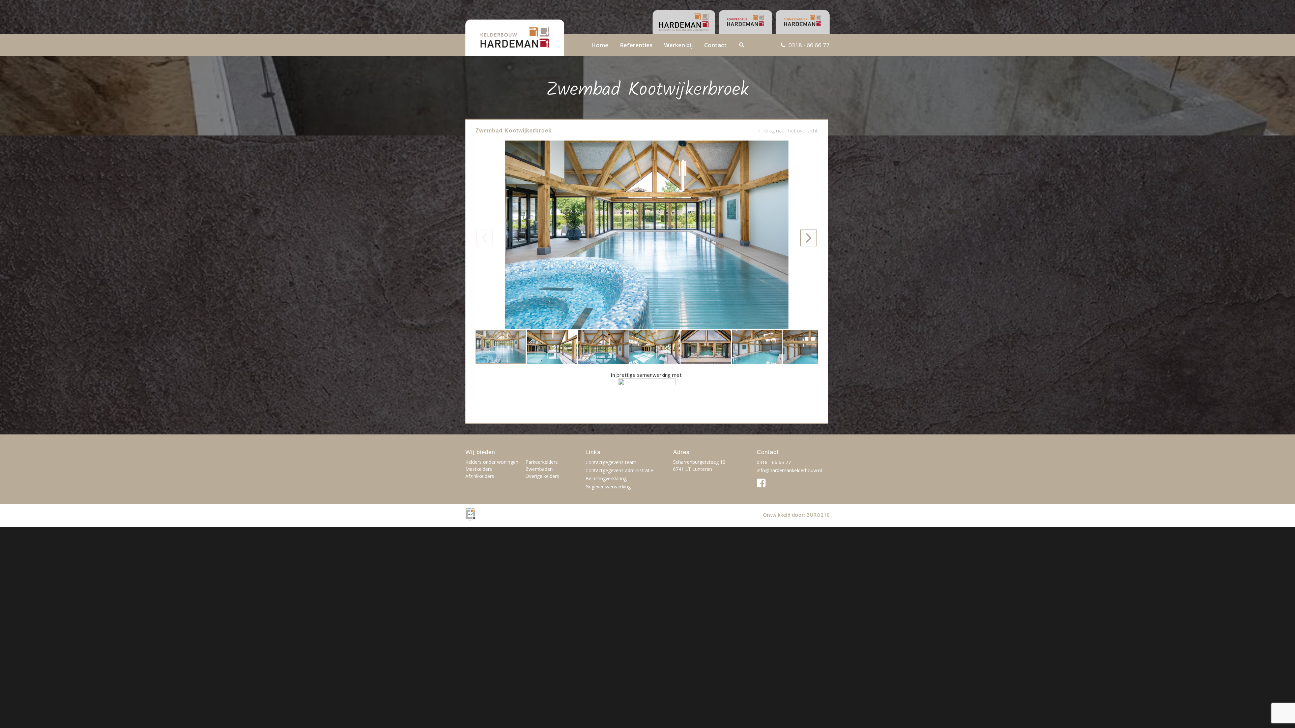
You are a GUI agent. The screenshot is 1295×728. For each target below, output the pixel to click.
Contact (715, 45)
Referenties (636, 45)
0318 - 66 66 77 (809, 45)
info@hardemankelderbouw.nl (789, 470)
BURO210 (818, 514)
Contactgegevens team (610, 462)
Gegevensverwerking (608, 486)
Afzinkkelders (479, 476)
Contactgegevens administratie (619, 470)
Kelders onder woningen (491, 462)
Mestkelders (478, 469)
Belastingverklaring (606, 478)
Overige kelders (542, 476)
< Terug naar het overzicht (787, 130)
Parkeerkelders (541, 462)
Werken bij (678, 45)
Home (599, 45)
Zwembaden (539, 469)
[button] (811, 146)
